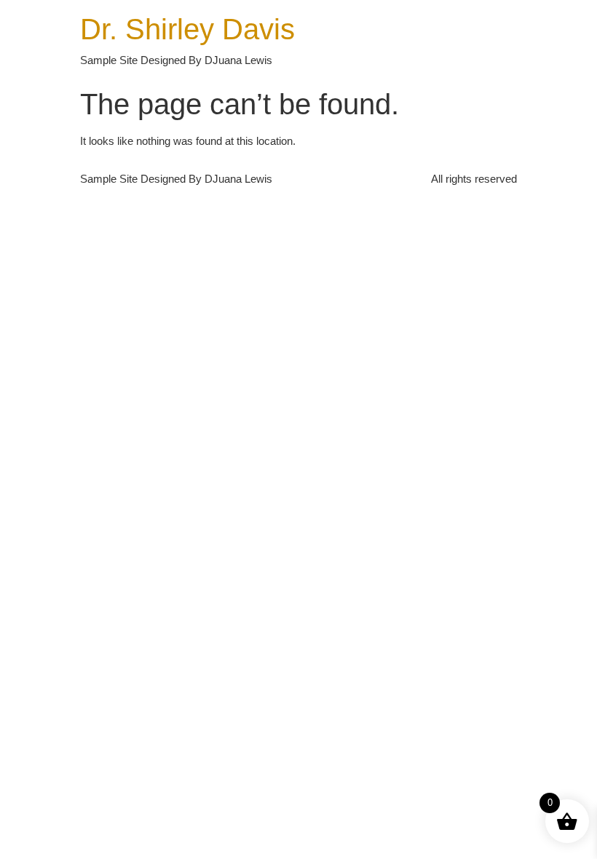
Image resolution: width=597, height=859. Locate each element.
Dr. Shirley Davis (187, 29)
